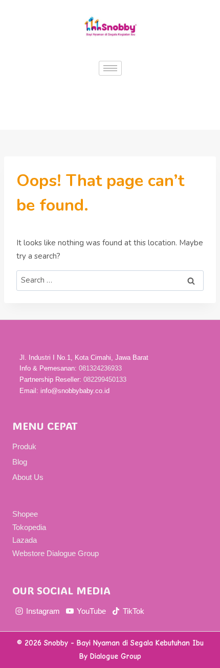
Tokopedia (29, 527)
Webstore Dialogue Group (55, 553)
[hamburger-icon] (110, 68)
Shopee (25, 514)
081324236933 (100, 368)
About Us (27, 477)
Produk (24, 446)
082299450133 (104, 379)
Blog (19, 461)
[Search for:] (110, 280)
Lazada (24, 540)
